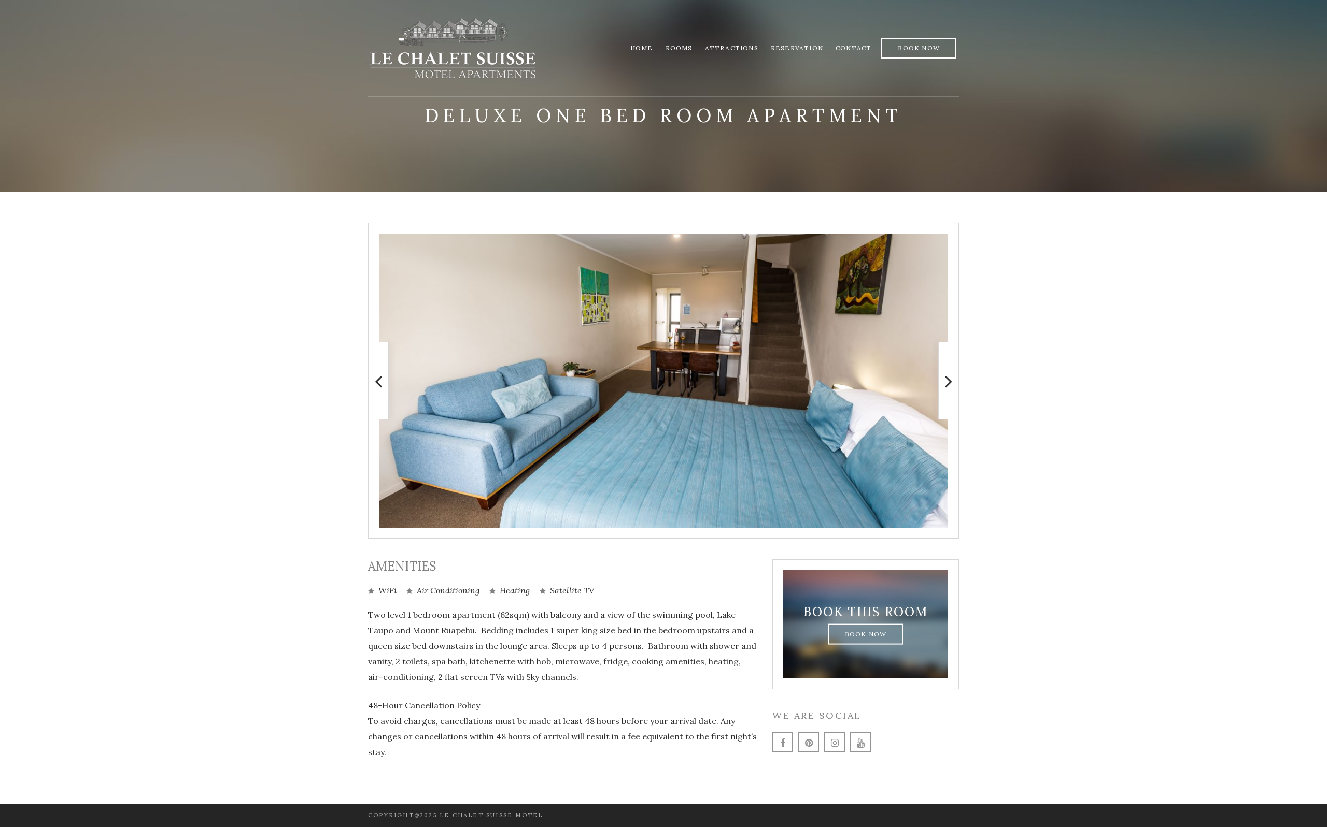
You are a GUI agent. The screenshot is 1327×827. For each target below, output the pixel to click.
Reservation (797, 48)
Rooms (679, 48)
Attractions (731, 48)
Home (641, 48)
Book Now (919, 48)
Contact (853, 48)
